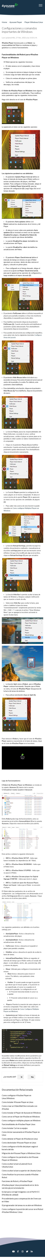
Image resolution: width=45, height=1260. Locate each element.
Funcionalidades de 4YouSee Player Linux (18, 1124)
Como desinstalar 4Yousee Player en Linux (19, 1142)
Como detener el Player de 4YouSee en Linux (20, 1139)
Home (4, 22)
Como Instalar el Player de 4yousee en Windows (21, 1113)
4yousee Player (15, 22)
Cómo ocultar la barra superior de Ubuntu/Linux (21, 1170)
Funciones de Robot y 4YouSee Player (17, 1181)
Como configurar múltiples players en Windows (21, 1120)
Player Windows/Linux (33, 22)
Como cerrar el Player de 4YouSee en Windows (21, 1116)
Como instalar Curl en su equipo (15, 1128)
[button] (40, 4)
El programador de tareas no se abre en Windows (22, 1205)
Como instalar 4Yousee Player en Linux (17, 1102)
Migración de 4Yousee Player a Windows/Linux (21, 1153)
